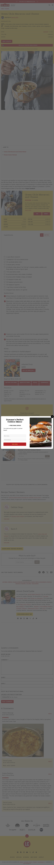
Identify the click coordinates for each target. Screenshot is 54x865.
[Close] (52, 416)
